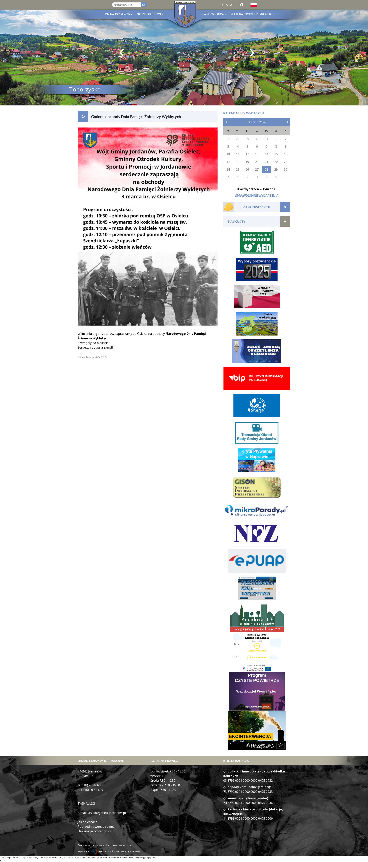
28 (266, 169)
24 (228, 169)
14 (266, 154)
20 (257, 162)
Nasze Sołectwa (149, 14)
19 (247, 162)
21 (266, 162)
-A (222, 5)
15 (276, 154)
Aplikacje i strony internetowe (124, 851)
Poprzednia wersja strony (96, 826)
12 (247, 154)
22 (276, 162)
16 (285, 154)
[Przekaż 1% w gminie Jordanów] (257, 618)
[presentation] (122, 53)
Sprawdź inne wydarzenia (256, 195)
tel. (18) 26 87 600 (90, 785)
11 (237, 154)
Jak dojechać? (87, 822)
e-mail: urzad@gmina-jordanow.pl (102, 813)
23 (285, 162)
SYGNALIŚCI (86, 803)
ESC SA (102, 851)
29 (276, 169)
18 (237, 162)
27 (257, 169)
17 (228, 162)
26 (247, 169)
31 (228, 177)
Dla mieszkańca (212, 14)
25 (237, 169)
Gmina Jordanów (117, 14)
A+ (232, 4)
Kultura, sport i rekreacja (251, 14)
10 (228, 154)
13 (257, 154)
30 (285, 169)
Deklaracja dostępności (94, 831)
